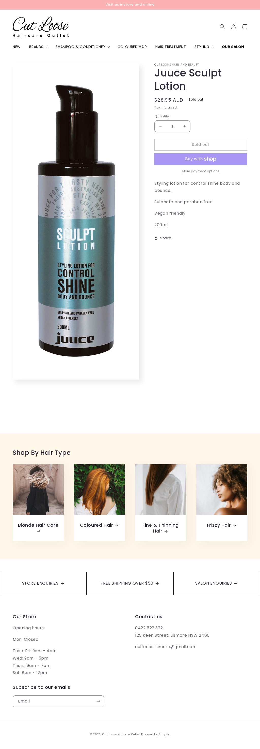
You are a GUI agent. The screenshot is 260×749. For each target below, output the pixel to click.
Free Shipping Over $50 (127, 583)
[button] (38, 46)
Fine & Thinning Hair (160, 528)
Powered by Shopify (155, 734)
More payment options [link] (201, 171)
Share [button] (165, 238)
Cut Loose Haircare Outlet (121, 734)
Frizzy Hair (219, 525)
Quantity (161, 116)
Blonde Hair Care (38, 525)
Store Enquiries (41, 583)
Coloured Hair (96, 525)
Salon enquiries (214, 583)
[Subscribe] (98, 701)
